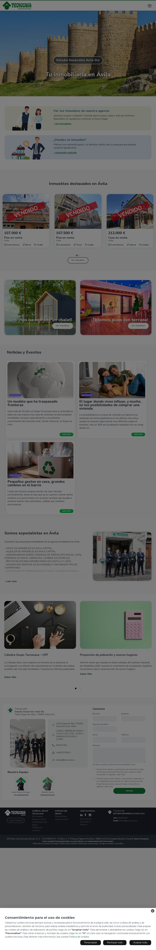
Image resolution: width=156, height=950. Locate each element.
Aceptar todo (140, 942)
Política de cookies (79, 936)
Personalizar (90, 942)
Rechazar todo (115, 942)
